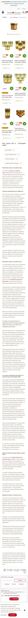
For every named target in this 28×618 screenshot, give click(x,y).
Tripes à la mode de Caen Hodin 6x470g (20, 94)
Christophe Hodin (6, 64)
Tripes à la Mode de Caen (10, 154)
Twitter (14, 584)
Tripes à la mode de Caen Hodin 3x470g (7, 61)
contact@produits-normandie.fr (11, 595)
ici (9, 560)
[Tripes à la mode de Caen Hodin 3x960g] (20, 45)
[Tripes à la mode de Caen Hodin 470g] (7, 78)
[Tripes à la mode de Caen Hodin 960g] (7, 113)
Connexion (24, 8)
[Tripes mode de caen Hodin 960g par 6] (20, 113)
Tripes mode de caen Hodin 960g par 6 (20, 130)
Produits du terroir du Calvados (12, 163)
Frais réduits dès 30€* (8, 8)
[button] (4, 17)
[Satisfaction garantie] (18, 570)
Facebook (7, 584)
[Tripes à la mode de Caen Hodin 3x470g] (7, 45)
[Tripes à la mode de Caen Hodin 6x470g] (20, 78)
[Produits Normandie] (14, 12)
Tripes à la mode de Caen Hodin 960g (7, 131)
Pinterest (21, 584)
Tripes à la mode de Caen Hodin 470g (7, 96)
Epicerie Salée (8, 150)
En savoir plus (4, 614)
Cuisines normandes (9, 158)
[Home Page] (10, 17)
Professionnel (19, 8)
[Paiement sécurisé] (5, 570)
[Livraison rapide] (11, 570)
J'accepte (12, 614)
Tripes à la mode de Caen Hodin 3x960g (20, 61)
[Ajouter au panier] (11, 56)
